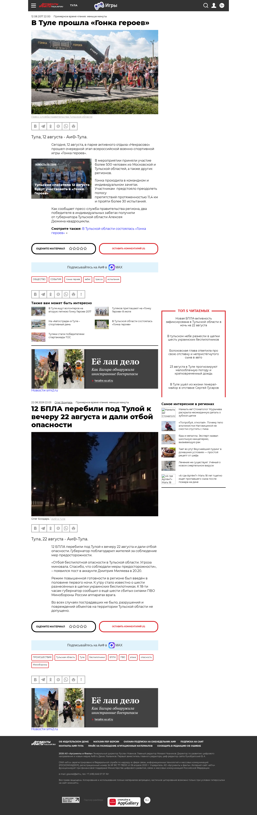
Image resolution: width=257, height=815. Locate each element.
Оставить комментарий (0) (128, 248)
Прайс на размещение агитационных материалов (120, 746)
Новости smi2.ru (44, 390)
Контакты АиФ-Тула (71, 746)
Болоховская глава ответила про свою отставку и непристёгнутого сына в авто (193, 354)
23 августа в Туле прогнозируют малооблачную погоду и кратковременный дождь (193, 370)
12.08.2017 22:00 (40, 16)
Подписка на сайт (192, 741)
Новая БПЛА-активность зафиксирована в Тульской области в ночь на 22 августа (193, 322)
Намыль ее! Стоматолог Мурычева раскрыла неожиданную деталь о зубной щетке (200, 412)
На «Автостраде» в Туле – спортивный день (64, 323)
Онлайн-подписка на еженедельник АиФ (150, 741)
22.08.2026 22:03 (41, 402)
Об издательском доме (74, 741)
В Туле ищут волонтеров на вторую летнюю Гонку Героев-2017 (70, 310)
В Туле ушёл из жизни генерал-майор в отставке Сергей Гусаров (193, 386)
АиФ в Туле (58, 518)
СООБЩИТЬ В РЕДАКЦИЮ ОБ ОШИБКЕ (179, 746)
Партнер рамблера (93, 800)
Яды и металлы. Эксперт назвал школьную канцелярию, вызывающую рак (198, 439)
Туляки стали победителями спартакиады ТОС (66, 336)
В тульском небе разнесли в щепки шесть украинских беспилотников (193, 338)
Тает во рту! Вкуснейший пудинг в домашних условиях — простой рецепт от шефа (200, 452)
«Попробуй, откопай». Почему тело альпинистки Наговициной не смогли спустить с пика (201, 425)
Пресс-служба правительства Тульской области (61, 116)
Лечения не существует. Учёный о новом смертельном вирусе (200, 464)
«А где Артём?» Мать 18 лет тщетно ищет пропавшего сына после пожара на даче (200, 478)
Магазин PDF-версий (106, 741)
